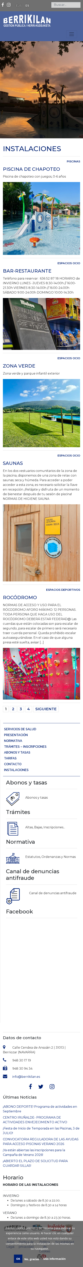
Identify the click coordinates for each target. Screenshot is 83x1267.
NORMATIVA (13, 741)
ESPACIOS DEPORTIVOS (63, 590)
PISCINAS (73, 161)
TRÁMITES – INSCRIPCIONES (25, 747)
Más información (54, 1259)
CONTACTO (12, 764)
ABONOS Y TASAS (17, 752)
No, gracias (31, 1259)
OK (18, 1259)
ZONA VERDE (19, 366)
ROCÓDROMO (20, 597)
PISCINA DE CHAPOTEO (31, 169)
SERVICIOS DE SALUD (20, 729)
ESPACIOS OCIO (69, 263)
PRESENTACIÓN (16, 735)
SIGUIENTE (46, 709)
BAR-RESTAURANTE (27, 271)
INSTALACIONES (16, 770)
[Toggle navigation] (71, 34)
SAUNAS (13, 463)
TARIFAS (10, 758)
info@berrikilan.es (26, 1077)
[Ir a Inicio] (27, 19)
